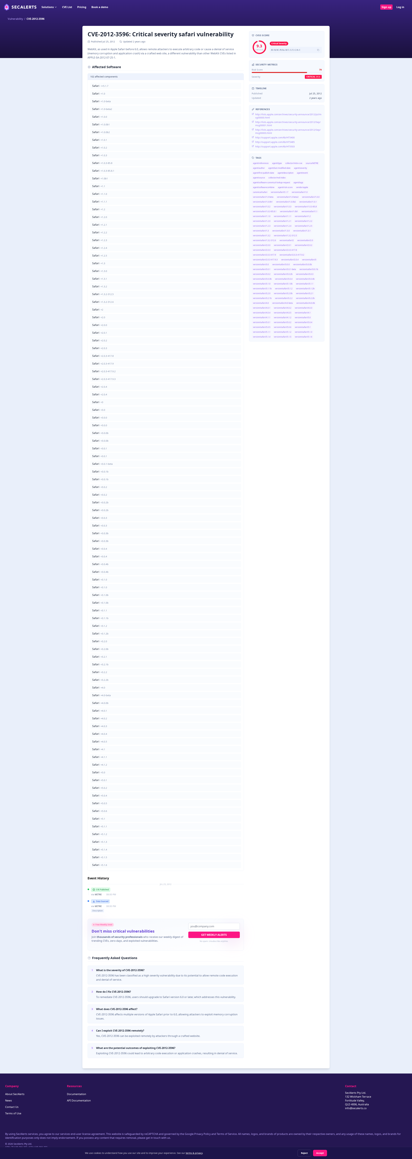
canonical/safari (260, 192)
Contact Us (12, 1107)
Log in (400, 7)
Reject (304, 1153)
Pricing (81, 7)
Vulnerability (15, 19)
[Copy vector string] (318, 50)
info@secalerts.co (356, 1108)
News (8, 1100)
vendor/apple (302, 187)
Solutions (48, 7)
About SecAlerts (14, 1094)
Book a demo (99, 7)
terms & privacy (194, 1153)
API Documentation (79, 1100)
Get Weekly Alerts (214, 935)
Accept (320, 1153)
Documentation (76, 1094)
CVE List (67, 7)
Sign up (386, 7)
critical (313, 76)
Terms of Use (13, 1113)
